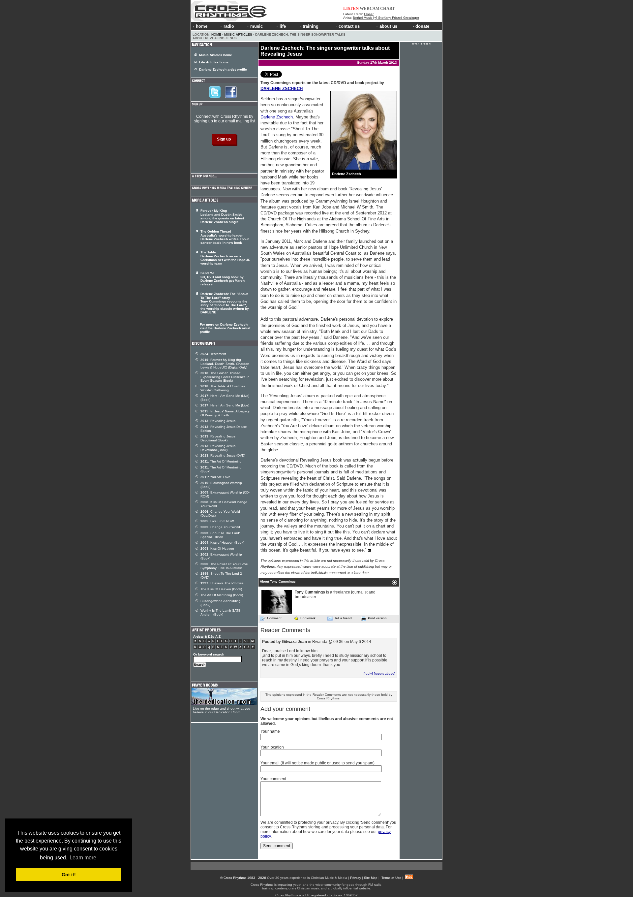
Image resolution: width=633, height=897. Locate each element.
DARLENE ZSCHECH (281, 88)
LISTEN (351, 8)
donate (422, 26)
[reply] (368, 673)
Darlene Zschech (276, 116)
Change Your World (220, 527)
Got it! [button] (69, 874)
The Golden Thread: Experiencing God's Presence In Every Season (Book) (225, 376)
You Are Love (215, 477)
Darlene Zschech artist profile (223, 69)
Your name (270, 731)
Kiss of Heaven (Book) (222, 542)
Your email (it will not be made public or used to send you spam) (317, 763)
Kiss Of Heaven (217, 548)
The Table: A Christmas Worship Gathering (222, 388)
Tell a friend (343, 618)
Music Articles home (215, 55)
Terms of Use (391, 878)
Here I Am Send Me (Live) (224, 405)
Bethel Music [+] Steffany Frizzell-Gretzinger (386, 17)
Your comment (273, 779)
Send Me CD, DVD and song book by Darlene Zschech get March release (222, 278)
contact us (349, 26)
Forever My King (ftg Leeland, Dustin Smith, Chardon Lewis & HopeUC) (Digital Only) (224, 363)
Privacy (355, 878)
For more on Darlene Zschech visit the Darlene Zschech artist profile (225, 328)
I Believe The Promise (222, 583)
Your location (272, 747)
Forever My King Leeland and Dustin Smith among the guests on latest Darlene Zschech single (222, 216)
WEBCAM (369, 8)
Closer (369, 14)
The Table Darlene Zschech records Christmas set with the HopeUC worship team (225, 257)
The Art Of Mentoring (221, 461)
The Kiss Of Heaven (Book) (221, 589)
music (256, 26)
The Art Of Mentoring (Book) (221, 595)
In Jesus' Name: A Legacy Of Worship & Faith (225, 413)
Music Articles (238, 34)
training (310, 26)
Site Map (370, 878)
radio (229, 26)
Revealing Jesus (217, 421)
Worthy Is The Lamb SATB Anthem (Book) (220, 612)
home (201, 26)
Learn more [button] (83, 857)
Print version (377, 618)
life (283, 26)
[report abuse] (384, 673)
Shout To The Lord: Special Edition (220, 535)
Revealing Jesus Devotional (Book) (217, 438)
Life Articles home (213, 62)
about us (388, 26)
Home (216, 34)
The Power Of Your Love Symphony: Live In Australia (224, 566)
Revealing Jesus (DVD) (222, 455)
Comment (274, 618)
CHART (387, 8)
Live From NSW (217, 521)
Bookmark (308, 618)
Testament (213, 354)
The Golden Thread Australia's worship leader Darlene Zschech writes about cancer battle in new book (224, 237)
